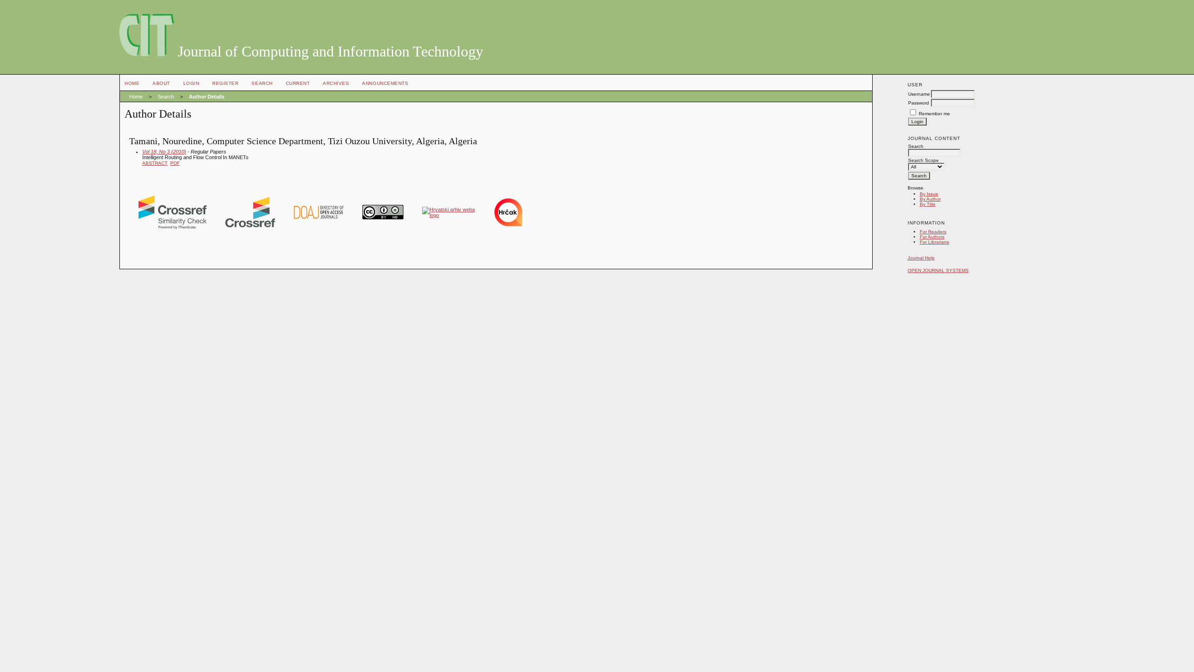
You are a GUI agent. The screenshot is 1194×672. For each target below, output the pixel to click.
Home (132, 83)
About (161, 83)
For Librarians (934, 242)
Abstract (154, 163)
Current (298, 83)
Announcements (385, 83)
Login (191, 83)
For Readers (933, 231)
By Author (930, 199)
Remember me (934, 113)
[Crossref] (250, 225)
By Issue (929, 193)
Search (261, 83)
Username (919, 94)
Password (918, 102)
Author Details (206, 96)
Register (225, 83)
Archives (336, 83)
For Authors (932, 236)
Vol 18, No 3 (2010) (164, 151)
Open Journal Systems (938, 270)
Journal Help (921, 257)
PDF (175, 163)
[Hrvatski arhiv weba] (449, 215)
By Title (928, 204)
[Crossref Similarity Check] (173, 227)
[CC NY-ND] (382, 217)
